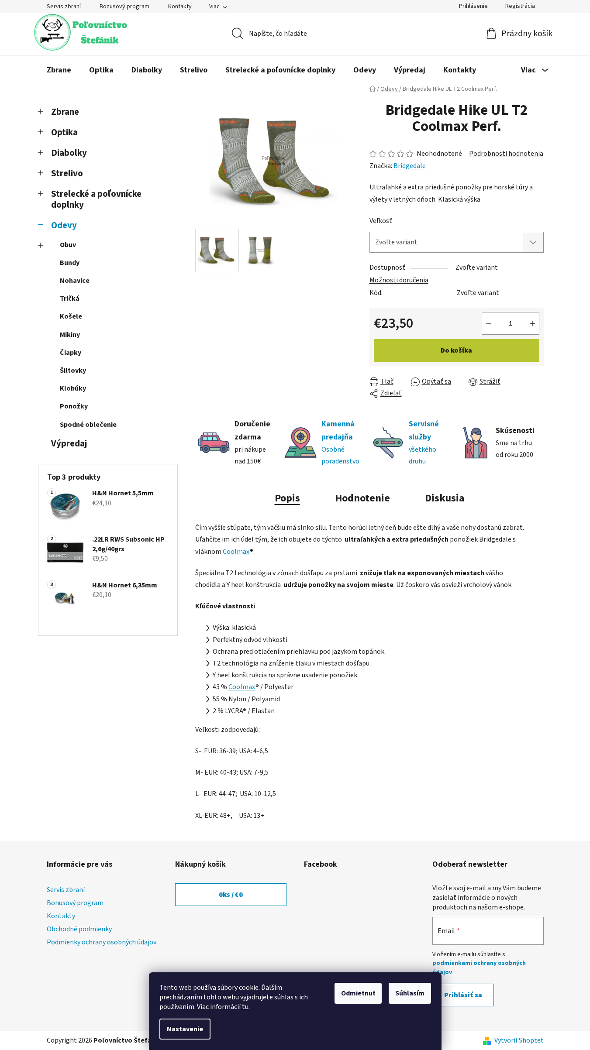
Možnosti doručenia (398, 280)
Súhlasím (409, 993)
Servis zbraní (64, 6)
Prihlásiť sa (463, 995)
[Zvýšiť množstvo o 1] (532, 323)
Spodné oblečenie (88, 424)
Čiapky (70, 352)
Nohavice (75, 280)
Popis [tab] (287, 498)
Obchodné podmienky (79, 929)
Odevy (64, 225)
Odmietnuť (358, 993)
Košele (71, 316)
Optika (64, 132)
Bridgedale (409, 166)
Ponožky (74, 406)
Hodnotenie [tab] (362, 498)
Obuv (68, 245)
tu (245, 1007)
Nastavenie (185, 1029)
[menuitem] (59, 70)
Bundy (69, 263)
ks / (231, 894)
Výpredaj (69, 443)
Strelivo (67, 173)
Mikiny (70, 335)
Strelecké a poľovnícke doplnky (96, 199)
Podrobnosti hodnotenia (506, 153)
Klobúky (73, 388)
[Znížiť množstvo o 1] (488, 323)
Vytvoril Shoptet (519, 1040)
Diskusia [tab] (444, 498)
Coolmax (236, 551)
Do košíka (456, 350)
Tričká (69, 298)
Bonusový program (124, 6)
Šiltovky (73, 370)
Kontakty (180, 6)
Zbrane (65, 112)
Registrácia (520, 6)
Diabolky (69, 153)
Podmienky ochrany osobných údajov (101, 942)
